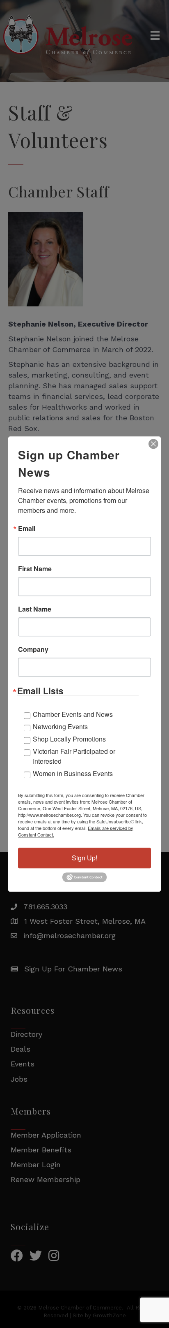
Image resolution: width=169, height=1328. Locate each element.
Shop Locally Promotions (69, 739)
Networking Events (60, 726)
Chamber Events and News (73, 714)
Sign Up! (84, 857)
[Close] (153, 444)
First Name (35, 569)
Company (33, 649)
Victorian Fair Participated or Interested (74, 756)
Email (26, 528)
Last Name (34, 609)
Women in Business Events (73, 773)
